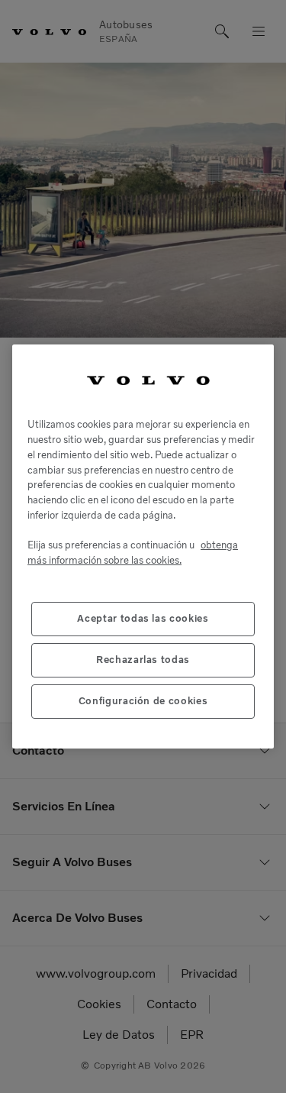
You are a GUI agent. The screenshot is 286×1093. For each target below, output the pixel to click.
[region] (143, 546)
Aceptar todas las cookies (142, 618)
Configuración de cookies (143, 701)
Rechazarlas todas (143, 659)
